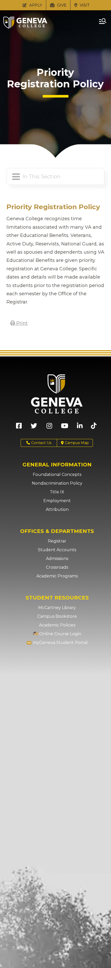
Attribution (57, 509)
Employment (57, 500)
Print (21, 323)
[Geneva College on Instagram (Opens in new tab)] (49, 427)
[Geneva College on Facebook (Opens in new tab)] (19, 427)
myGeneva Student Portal (60, 642)
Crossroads (57, 567)
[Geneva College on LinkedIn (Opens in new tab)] (80, 427)
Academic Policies (57, 625)
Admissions (57, 558)
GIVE (61, 5)
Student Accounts (57, 549)
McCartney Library (57, 607)
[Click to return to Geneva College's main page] (25, 27)
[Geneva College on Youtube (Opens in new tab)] (64, 427)
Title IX (57, 492)
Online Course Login (59, 633)
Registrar (57, 541)
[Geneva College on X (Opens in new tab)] (34, 427)
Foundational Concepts (57, 474)
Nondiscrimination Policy (57, 483)
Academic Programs (57, 576)
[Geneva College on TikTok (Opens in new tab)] (95, 427)
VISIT (84, 5)
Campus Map (76, 442)
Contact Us (41, 442)
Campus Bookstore (57, 616)
